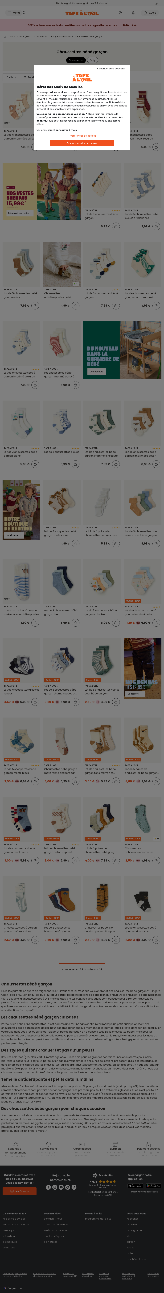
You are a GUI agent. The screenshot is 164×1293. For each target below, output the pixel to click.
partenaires (51, 105)
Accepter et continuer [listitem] (82, 143)
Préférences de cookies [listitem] (83, 135)
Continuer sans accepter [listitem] (111, 68)
